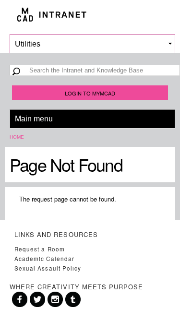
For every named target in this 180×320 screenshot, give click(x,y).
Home (17, 137)
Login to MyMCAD (90, 93)
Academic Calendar (44, 258)
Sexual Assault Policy (47, 268)
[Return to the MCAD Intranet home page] (90, 14)
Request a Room (39, 249)
